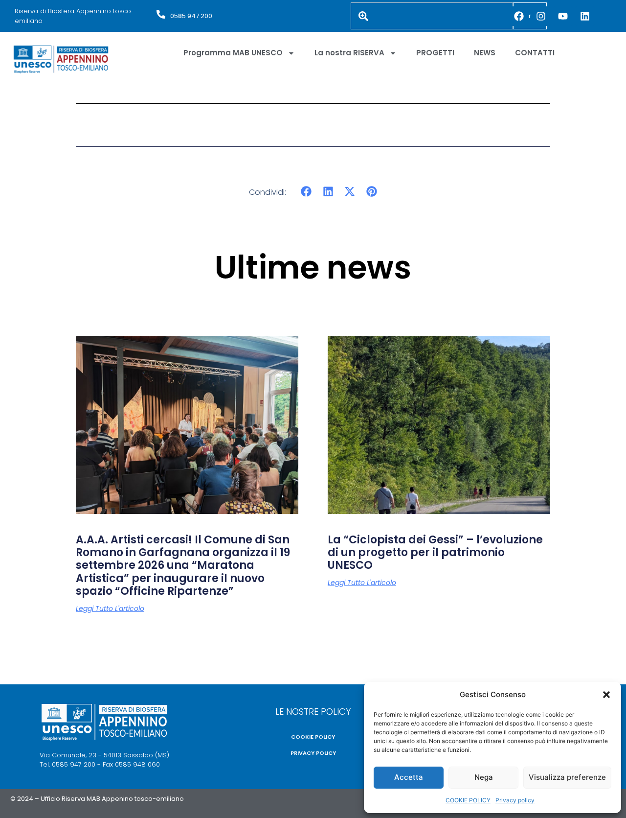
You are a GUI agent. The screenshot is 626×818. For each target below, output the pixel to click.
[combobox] (432, 15)
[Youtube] (563, 16)
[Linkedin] (585, 16)
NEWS (484, 52)
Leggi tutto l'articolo (110, 608)
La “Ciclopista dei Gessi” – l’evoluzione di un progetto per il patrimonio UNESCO (435, 552)
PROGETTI (435, 52)
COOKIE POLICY (468, 800)
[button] (606, 695)
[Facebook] (519, 16)
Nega (483, 777)
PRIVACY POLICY (313, 753)
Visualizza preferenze (567, 777)
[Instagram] (541, 16)
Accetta (408, 777)
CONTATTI (535, 52)
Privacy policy (515, 800)
